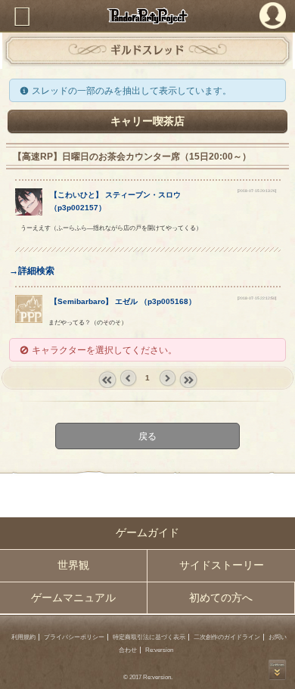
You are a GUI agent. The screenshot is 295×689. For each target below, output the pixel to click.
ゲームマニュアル (73, 598)
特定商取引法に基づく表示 (149, 637)
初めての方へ (221, 598)
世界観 (73, 565)
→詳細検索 (31, 270)
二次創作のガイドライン (227, 637)
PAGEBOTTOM (277, 670)
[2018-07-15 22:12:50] (257, 298)
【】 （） (123, 301)
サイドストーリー (221, 565)
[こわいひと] (29, 212)
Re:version (159, 650)
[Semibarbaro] (29, 319)
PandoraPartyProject (147, 16)
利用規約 (23, 637)
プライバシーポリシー (74, 637)
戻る (147, 436)
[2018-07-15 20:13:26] (257, 190)
